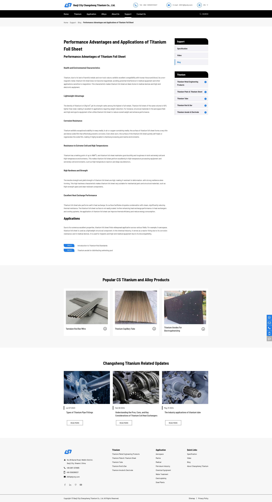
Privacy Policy (203, 498)
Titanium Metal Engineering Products (187, 83)
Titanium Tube (182, 98)
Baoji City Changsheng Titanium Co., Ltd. (88, 498)
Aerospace (160, 454)
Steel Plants (160, 482)
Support (128, 14)
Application (91, 14)
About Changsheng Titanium (197, 466)
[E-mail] (269, 322)
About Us (115, 14)
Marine (158, 458)
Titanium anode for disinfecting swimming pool (95, 250)
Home (66, 14)
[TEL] (269, 328)
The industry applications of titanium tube (183, 412)
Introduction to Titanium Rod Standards (92, 245)
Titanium (77, 14)
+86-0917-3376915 (73, 468)
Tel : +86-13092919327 (148, 5)
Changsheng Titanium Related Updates (136, 363)
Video (179, 55)
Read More (75, 423)
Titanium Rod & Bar (184, 105)
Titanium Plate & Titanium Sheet (189, 92)
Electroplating (161, 478)
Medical (158, 462)
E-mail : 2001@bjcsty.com (182, 5)
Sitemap (192, 498)
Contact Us (141, 14)
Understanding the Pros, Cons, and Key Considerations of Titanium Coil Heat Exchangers (136, 414)
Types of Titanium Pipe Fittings (79, 412)
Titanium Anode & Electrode (188, 112)
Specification (182, 48)
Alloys (103, 14)
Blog (79, 22)
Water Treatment (162, 474)
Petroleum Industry (163, 466)
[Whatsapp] (269, 317)
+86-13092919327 (73, 472)
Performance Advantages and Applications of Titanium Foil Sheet (108, 22)
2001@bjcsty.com (73, 477)
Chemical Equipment (163, 470)
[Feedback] (269, 338)
